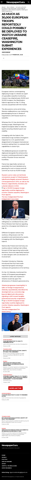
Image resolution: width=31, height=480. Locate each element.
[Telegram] (15, 62)
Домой (3, 7)
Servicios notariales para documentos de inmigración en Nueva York (13, 364)
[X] (7, 62)
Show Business (7, 339)
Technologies (7, 349)
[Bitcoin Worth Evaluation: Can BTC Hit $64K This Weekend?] (15, 408)
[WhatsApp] (11, 62)
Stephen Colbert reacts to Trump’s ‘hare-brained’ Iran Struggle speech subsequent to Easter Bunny (15, 377)
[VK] (19, 62)
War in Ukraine (10, 7)
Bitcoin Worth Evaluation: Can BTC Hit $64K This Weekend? (15, 351)
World (5, 361)
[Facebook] (3, 62)
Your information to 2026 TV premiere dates (13, 341)
